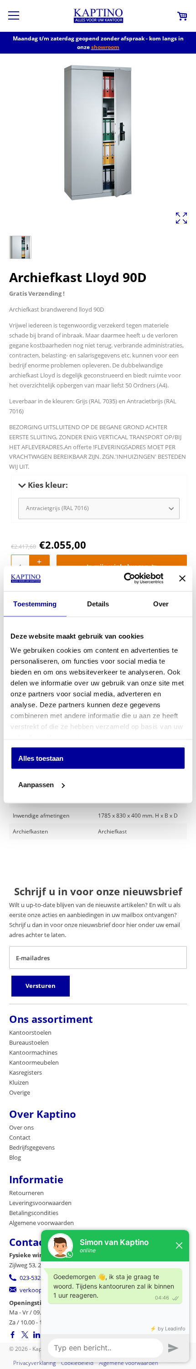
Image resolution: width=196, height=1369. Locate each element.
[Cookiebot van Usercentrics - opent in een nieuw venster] (124, 579)
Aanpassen (36, 785)
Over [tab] (161, 603)
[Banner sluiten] (182, 578)
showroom (105, 47)
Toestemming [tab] (35, 603)
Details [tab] (98, 603)
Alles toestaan (40, 758)
